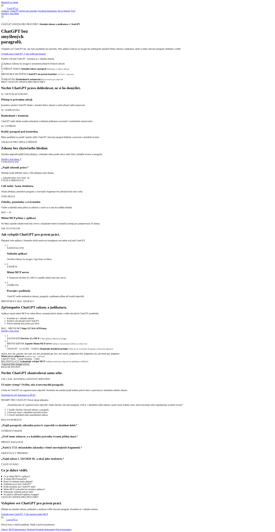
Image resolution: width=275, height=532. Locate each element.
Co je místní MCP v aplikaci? (17, 476)
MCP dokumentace (17, 529)
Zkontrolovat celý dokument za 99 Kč (18, 395)
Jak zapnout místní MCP (37, 514)
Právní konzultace (63, 529)
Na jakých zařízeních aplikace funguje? (21, 494)
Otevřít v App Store (10, 13)
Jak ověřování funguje (36, 54)
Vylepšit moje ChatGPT (13, 54)
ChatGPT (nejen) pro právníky (24, 11)
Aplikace (5, 11)
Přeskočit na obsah (9, 2)
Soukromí (31, 529)
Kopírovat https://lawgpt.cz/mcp (15, 364)
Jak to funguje (64, 11)
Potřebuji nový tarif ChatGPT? (17, 484)
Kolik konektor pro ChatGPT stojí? (20, 486)
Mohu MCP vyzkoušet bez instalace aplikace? (24, 489)
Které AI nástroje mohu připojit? (18, 481)
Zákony (4, 529)
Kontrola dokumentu (47, 11)
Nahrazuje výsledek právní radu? (18, 492)
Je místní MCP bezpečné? (15, 479)
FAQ (73, 11)
